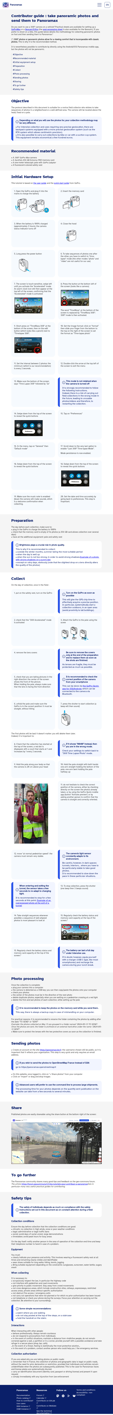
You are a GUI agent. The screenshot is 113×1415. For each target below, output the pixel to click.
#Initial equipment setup (24, 62)
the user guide (39, 183)
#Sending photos (20, 78)
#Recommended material (24, 58)
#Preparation (19, 66)
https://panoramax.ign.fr (50, 1050)
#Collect (17, 70)
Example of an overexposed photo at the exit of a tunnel (33, 903)
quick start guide (61, 183)
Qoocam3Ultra (31, 29)
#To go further (19, 85)
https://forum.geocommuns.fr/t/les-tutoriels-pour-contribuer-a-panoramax (54, 1184)
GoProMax (16, 29)
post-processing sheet (53, 29)
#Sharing (17, 82)
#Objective (18, 55)
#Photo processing (21, 74)
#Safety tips (18, 89)
